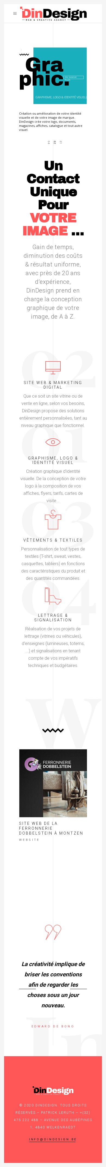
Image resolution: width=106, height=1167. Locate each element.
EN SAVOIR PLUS (71, 76)
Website (29, 840)
